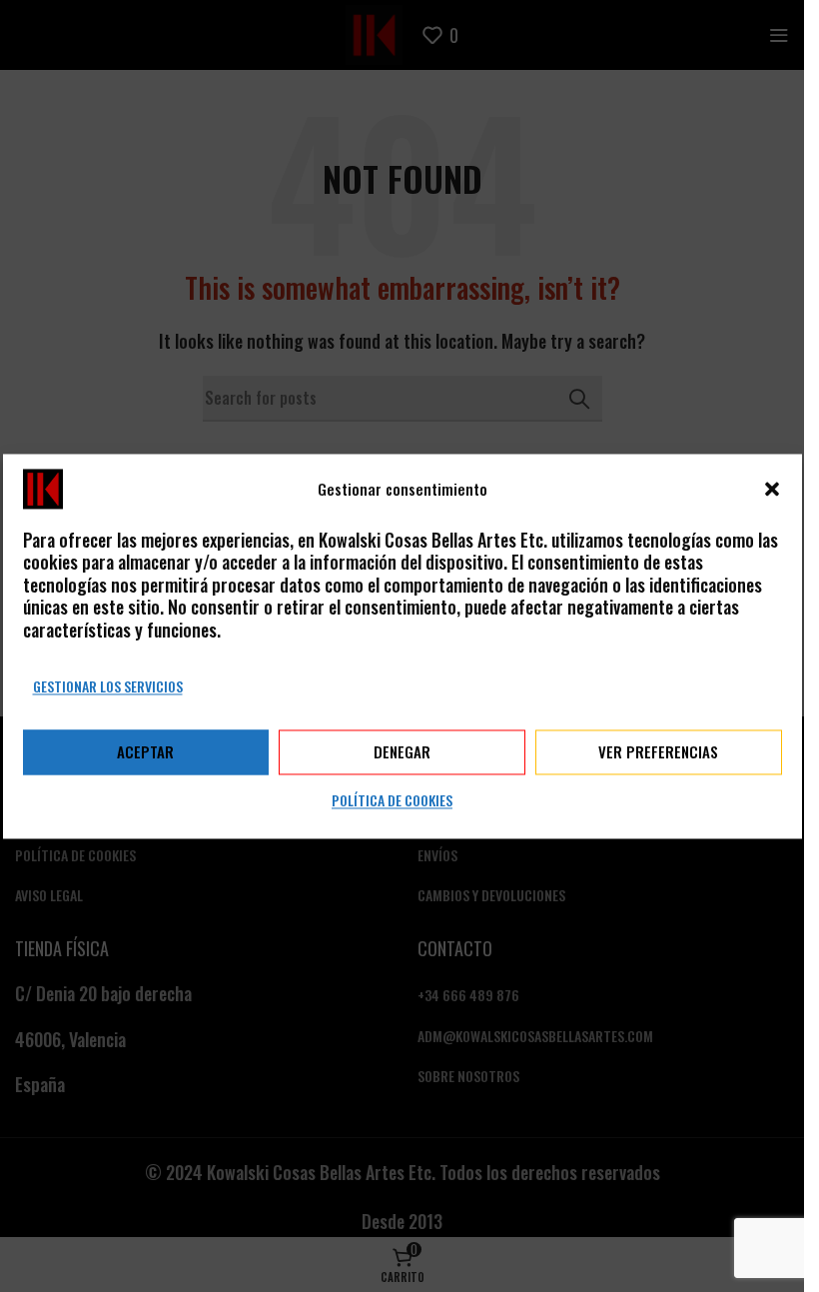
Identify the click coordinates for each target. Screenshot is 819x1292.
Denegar (402, 752)
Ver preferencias (658, 752)
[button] (772, 489)
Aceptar (145, 752)
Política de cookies (392, 799)
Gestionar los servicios (108, 685)
